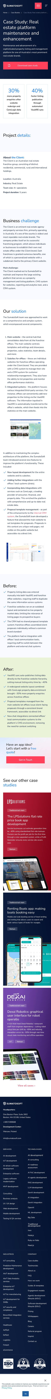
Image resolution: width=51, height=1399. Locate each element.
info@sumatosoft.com (12, 1138)
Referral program (35, 1331)
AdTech (6, 1330)
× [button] (45, 1379)
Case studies (33, 1260)
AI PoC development (36, 1172)
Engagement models (36, 1290)
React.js (31, 1245)
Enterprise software (11, 1173)
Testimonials (33, 1265)
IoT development (10, 1161)
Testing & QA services (12, 1218)
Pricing (30, 1311)
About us (31, 1270)
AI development (9, 1156)
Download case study (28, 65)
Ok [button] (26, 1394)
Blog (30, 1321)
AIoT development (10, 1273)
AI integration (33, 1197)
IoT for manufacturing (12, 1294)
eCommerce (8, 1350)
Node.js (31, 1235)
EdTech (6, 1335)
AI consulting (33, 1159)
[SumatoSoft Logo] (12, 5)
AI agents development (37, 1177)
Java (29, 1230)
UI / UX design (9, 1203)
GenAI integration (35, 1202)
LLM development (35, 1187)
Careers (31, 1326)
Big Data (31, 1217)
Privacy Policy (7, 1388)
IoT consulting (9, 1260)
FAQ (30, 1275)
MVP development (10, 1186)
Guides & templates (36, 1285)
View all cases (25, 1085)
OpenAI (31, 1207)
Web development (10, 1208)
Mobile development (11, 1213)
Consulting (7, 1193)
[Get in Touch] (38, 6)
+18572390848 (9, 1122)
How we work (34, 1280)
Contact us (32, 1341)
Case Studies (15, 13)
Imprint (31, 1336)
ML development (35, 1212)
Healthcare (7, 1325)
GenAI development (36, 1192)
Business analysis (10, 1198)
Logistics (6, 1340)
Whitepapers (33, 1316)
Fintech (6, 1345)
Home (5, 13)
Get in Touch (25, 759)
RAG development (35, 1182)
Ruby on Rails (33, 1240)
